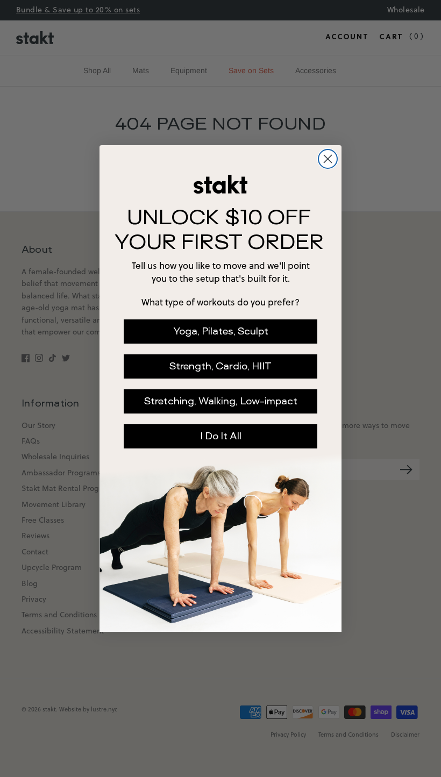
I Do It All (220, 435)
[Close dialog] (327, 158)
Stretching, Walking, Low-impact (220, 401)
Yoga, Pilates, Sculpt (220, 331)
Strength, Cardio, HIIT (220, 366)
